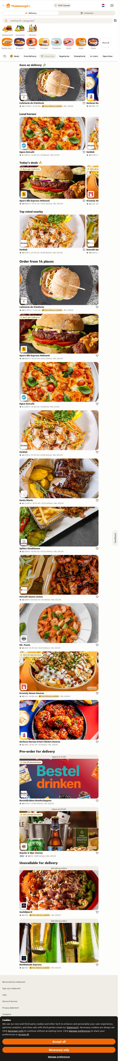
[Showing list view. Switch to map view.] (115, 21)
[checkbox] (7, 44)
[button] (16, 5)
